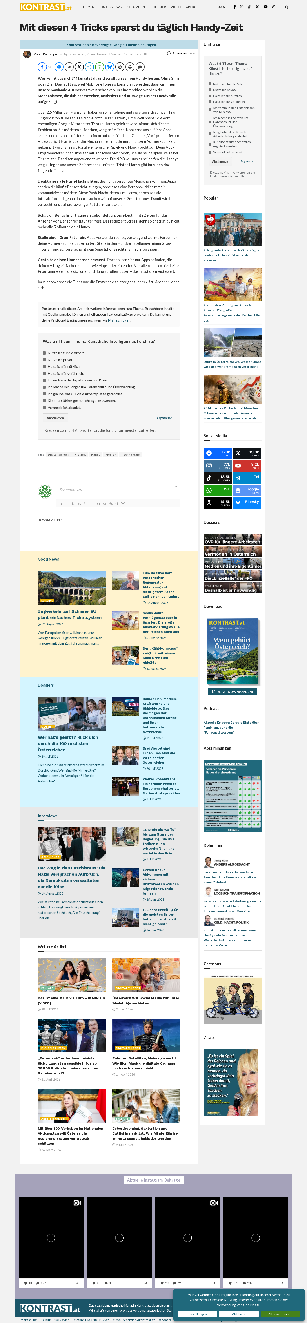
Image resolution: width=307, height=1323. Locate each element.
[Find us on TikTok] (249, 7)
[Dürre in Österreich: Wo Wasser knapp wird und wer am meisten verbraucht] (233, 342)
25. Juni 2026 (155, 899)
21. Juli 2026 (154, 738)
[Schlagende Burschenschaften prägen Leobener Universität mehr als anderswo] (233, 229)
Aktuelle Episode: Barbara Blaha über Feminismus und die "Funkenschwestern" (231, 727)
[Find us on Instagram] (241, 7)
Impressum (28, 1320)
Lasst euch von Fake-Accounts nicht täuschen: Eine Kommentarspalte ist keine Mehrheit (231, 877)
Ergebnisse (164, 418)
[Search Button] (286, 7)
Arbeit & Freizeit (54, 1118)
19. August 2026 (52, 624)
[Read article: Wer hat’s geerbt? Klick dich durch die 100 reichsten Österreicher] (72, 714)
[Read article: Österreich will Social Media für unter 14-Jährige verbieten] (146, 975)
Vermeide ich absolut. (64, 407)
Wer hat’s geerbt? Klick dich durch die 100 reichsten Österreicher (68, 743)
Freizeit (80, 454)
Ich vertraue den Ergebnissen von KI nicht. (79, 380)
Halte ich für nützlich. (64, 366)
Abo (221, 7)
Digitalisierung (58, 454)
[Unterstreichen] (73, 504)
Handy (95, 454)
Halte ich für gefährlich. (66, 373)
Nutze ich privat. (60, 359)
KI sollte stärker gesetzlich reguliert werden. (82, 400)
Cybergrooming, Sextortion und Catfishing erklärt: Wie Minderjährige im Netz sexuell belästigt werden (145, 1133)
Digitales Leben (74, 54)
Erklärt (47, 988)
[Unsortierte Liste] (92, 504)
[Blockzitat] (98, 504)
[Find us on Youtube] (266, 7)
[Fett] (61, 504)
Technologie (130, 454)
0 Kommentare (183, 53)
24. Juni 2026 (155, 930)
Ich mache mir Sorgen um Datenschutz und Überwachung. (92, 387)
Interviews (112, 7)
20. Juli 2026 (154, 768)
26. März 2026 (51, 1150)
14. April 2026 (125, 1074)
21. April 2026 (50, 1079)
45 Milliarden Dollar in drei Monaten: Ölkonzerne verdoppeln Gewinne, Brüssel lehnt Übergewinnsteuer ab (231, 413)
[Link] (111, 504)
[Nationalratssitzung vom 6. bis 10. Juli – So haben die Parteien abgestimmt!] (233, 795)
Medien (110, 454)
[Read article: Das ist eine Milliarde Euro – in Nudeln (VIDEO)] (72, 975)
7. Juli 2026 (154, 799)
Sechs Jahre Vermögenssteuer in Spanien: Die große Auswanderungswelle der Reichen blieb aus (161, 622)
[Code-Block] (105, 504)
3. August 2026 (156, 668)
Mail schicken (119, 320)
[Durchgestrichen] (79, 504)
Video (176, 7)
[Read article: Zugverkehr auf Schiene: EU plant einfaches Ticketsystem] (72, 588)
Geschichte (50, 857)
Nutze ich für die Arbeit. (66, 353)
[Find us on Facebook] (235, 7)
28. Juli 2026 (49, 1009)
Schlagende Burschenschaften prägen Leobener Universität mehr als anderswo (231, 255)
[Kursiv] (67, 504)
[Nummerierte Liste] (86, 504)
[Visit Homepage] (46, 7)
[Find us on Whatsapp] (273, 7)
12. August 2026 (157, 602)
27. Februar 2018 (135, 54)
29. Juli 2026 (49, 756)
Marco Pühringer (45, 54)
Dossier (159, 7)
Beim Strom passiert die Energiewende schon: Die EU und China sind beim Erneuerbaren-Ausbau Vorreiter (232, 906)
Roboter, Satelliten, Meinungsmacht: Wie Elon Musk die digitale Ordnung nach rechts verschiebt (144, 1063)
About (191, 7)
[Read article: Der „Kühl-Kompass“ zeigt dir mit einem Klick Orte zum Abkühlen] (125, 656)
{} (116, 503)
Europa (47, 600)
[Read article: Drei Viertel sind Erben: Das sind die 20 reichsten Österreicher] (125, 755)
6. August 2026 (156, 638)
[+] (123, 503)
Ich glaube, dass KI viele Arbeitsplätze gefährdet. (85, 394)
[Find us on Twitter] (257, 7)
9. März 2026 (124, 1145)
